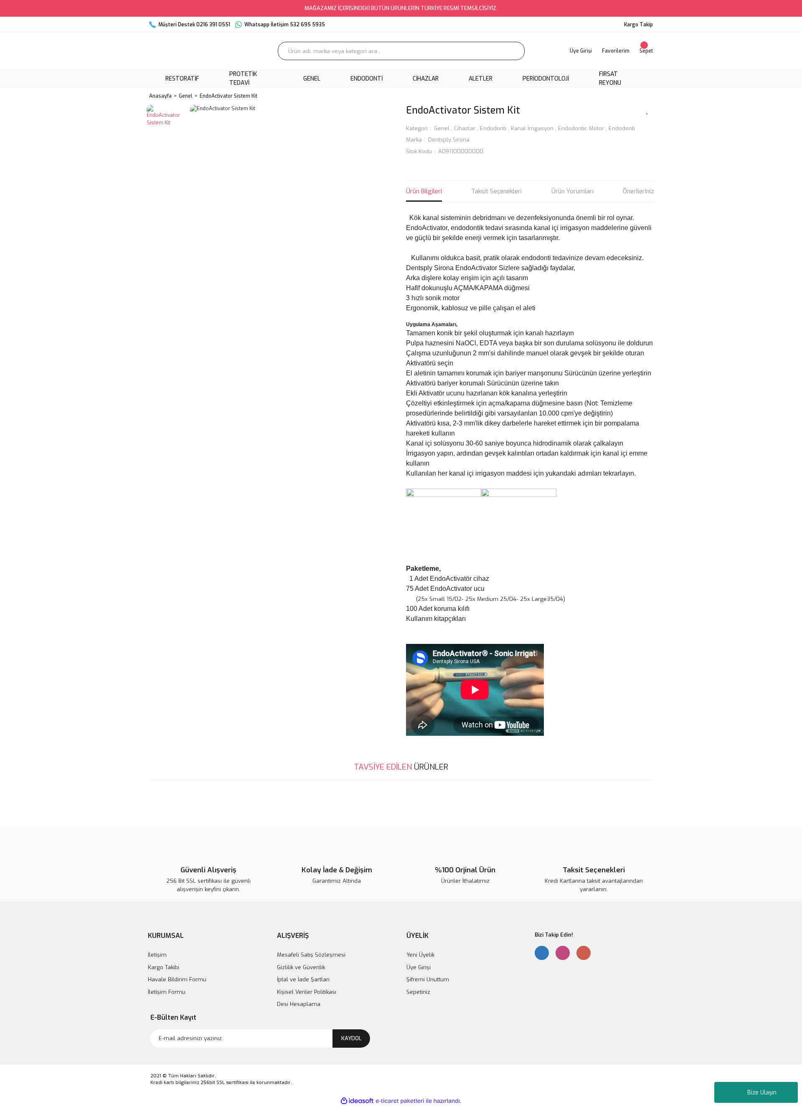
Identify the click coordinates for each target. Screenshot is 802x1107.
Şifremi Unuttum (427, 979)
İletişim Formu (166, 992)
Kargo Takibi (163, 967)
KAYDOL (351, 1038)
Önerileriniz (638, 191)
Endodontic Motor (581, 128)
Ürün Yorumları (572, 191)
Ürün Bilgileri (424, 191)
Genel (441, 128)
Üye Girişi (418, 967)
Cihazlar (464, 128)
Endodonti (493, 128)
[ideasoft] (357, 1101)
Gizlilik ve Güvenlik (301, 967)
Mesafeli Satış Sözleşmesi (311, 954)
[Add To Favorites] (647, 110)
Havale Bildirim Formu (177, 979)
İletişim (157, 954)
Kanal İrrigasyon (532, 128)
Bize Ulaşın (762, 1093)
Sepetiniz (418, 992)
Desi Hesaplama (298, 1004)
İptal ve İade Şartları (303, 979)
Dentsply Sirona (449, 139)
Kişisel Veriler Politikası (306, 992)
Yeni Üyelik (420, 954)
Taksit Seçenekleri (496, 191)
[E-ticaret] (400, 1100)
